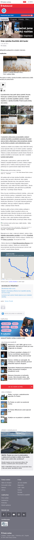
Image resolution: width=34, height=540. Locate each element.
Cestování (4, 19)
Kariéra (20, 490)
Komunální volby (6, 485)
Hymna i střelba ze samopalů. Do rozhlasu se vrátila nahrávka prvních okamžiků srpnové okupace (20, 361)
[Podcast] (1, 91)
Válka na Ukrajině (6, 483)
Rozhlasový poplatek (24, 495)
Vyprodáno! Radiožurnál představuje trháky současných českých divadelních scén (20, 369)
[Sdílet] (4, 91)
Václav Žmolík (9, 301)
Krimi (14, 323)
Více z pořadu (6, 392)
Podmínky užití (19, 535)
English (27, 535)
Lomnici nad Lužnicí (7, 157)
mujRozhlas (4, 319)
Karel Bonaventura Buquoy (21, 243)
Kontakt (20, 492)
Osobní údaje (10, 535)
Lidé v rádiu (21, 487)
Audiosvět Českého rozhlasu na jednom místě (13, 338)
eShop (3, 490)
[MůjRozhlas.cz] (3, 53)
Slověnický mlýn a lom (8, 288)
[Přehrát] (3, 85)
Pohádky (4, 327)
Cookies (3, 535)
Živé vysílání (5, 330)
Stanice (3, 487)
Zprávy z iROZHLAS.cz (9, 430)
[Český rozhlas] (6, 2)
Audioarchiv (4, 500)
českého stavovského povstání (10, 235)
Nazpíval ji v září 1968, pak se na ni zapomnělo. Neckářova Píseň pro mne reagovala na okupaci (20, 346)
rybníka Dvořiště (13, 281)
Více (27, 19)
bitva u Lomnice (8, 239)
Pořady (21, 19)
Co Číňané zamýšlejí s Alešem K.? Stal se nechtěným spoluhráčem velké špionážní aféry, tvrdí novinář (19, 354)
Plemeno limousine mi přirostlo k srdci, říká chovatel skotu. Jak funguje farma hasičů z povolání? (19, 377)
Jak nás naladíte (22, 483)
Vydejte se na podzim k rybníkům (19, 417)
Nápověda (21, 485)
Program (13, 19)
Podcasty (4, 503)
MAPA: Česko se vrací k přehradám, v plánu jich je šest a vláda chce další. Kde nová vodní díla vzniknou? (16, 457)
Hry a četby (5, 323)
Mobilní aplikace (6, 505)
